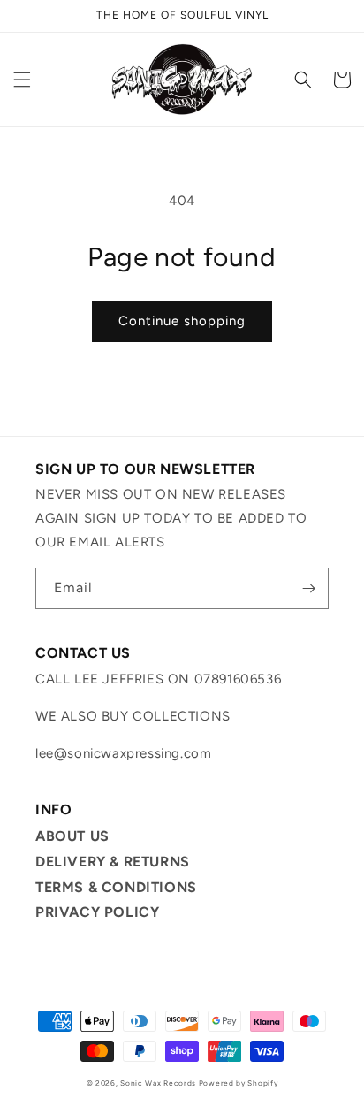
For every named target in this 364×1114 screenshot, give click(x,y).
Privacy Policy (97, 912)
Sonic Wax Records (158, 1083)
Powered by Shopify (238, 1083)
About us (72, 836)
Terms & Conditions (116, 887)
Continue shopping (182, 321)
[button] (22, 79)
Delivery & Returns (112, 861)
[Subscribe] (308, 588)
